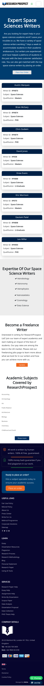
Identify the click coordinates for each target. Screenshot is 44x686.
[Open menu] (38, 4)
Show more (22, 438)
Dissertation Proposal (10, 607)
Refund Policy (7, 507)
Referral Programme (10, 520)
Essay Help (6, 590)
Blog (3, 560)
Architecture (6, 412)
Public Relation (7, 408)
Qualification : (9, 98)
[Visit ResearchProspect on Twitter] (4, 531)
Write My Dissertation (10, 597)
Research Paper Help (10, 587)
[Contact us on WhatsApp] (32, 3)
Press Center (6, 513)
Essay (4, 543)
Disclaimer (5, 673)
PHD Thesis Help (8, 614)
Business (5, 421)
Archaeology (6, 399)
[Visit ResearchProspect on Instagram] (6, 531)
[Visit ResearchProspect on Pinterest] (9, 531)
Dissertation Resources (10, 547)
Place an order (15, 488)
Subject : (6, 94)
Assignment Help (8, 593)
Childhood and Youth (9, 430)
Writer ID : (7, 90)
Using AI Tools (7, 571)
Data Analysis (7, 604)
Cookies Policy (6, 677)
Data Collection (7, 611)
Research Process (8, 553)
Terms (4, 669)
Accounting (5, 394)
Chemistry (5, 426)
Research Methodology (10, 557)
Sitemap (5, 527)
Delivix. (26, 682)
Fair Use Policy (7, 503)
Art (3, 403)
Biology (4, 417)
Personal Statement (9, 564)
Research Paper (8, 567)
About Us (5, 510)
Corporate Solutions (9, 524)
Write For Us (6, 517)
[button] (4, 664)
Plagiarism (6, 550)
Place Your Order (22, 72)
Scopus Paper (7, 600)
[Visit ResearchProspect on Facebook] (2, 531)
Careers (22, 365)
